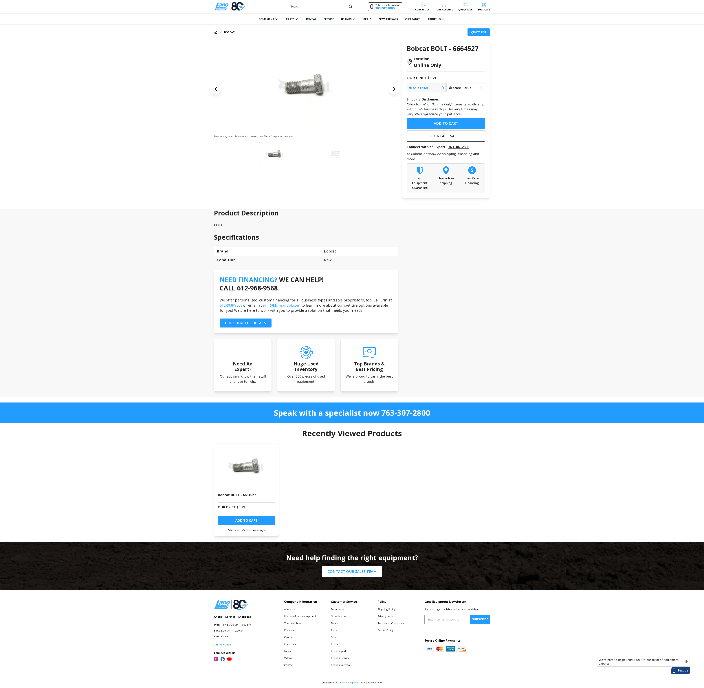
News (287, 651)
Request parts (339, 651)
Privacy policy (386, 616)
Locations (290, 644)
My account (338, 609)
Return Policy (385, 630)
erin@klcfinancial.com (281, 305)
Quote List (478, 32)
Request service (340, 658)
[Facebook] (223, 659)
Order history (338, 616)
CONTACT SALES (446, 135)
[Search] (350, 6)
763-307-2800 (458, 147)
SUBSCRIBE (480, 619)
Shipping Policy (386, 609)
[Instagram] (216, 659)
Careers (288, 637)
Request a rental (340, 665)
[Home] (216, 32)
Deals (334, 623)
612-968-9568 (231, 305)
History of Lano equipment (300, 616)
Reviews (289, 630)
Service (335, 637)
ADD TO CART (446, 123)
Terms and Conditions (391, 623)
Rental (334, 644)
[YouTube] (229, 659)
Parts (334, 630)
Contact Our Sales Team (352, 571)
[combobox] (321, 6)
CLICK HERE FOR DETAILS (245, 323)
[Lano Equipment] (229, 7)
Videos (288, 658)
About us (289, 609)
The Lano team (293, 623)
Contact (289, 665)
